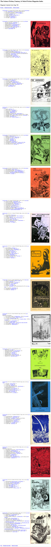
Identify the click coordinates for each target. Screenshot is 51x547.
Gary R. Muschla (13, 283)
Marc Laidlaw (15, 519)
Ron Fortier (15, 144)
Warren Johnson (19, 113)
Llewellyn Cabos (16, 483)
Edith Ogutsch (27, 520)
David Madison (20, 171)
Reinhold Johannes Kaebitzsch (19, 208)
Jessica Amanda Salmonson (19, 170)
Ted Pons (15, 420)
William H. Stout (12, 85)
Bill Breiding (15, 25)
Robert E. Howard (17, 522)
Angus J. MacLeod (16, 389)
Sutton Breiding (10, 28)
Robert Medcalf (11, 254)
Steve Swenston (20, 207)
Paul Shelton (14, 141)
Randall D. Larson (14, 288)
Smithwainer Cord (16, 416)
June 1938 (22, 525)
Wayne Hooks (21, 172)
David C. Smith (14, 169)
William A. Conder (17, 280)
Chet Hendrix (11, 14)
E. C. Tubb (11, 349)
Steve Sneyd (14, 79)
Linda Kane (13, 457)
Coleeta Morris (12, 139)
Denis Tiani (26, 279)
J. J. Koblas (12, 173)
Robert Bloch (15, 525)
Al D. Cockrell (13, 391)
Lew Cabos (19, 202)
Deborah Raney (15, 451)
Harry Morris (12, 218)
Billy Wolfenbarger (17, 350)
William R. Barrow (14, 206)
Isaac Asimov (16, 528)
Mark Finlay (11, 281)
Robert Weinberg (11, 515)
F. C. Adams (11, 284)
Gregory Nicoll (15, 351)
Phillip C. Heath (12, 321)
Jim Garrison (26, 168)
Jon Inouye (11, 138)
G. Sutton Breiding (17, 51)
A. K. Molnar (11, 256)
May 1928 (25, 522)
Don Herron (15, 55)
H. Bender (27, 107)
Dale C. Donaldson (20, 215)
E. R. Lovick (13, 109)
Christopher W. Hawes (15, 82)
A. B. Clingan (15, 219)
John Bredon (11, 286)
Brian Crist (13, 352)
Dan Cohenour (11, 15)
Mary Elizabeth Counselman (15, 456)
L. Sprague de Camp (13, 318)
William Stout (16, 203)
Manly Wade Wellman (18, 527)
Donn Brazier (12, 80)
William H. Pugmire (19, 317)
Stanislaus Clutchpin (18, 12)
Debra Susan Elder (12, 23)
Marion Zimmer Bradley (20, 449)
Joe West (27, 78)
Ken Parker (12, 289)
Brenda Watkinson (14, 518)
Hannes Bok (13, 524)
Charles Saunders (12, 383)
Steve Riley (26, 200)
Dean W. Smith (15, 531)
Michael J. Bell (23, 52)
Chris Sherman (12, 116)
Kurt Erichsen (27, 10)
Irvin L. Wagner (15, 114)
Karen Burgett (13, 16)
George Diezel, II (10, 11)
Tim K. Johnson (14, 354)
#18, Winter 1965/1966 (22, 322)
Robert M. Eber (14, 324)
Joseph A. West (12, 17)
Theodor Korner (12, 172)
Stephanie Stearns (14, 450)
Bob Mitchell (14, 110)
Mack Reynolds (20, 386)
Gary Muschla (13, 418)
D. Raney (12, 252)
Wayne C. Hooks (13, 54)
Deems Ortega (15, 81)
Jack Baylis (13, 247)
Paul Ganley (11, 216)
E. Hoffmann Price (17, 316)
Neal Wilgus (17, 355)
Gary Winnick (25, 21)
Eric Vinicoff (12, 482)
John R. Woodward (12, 390)
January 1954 (10, 521)
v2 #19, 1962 (22, 142)
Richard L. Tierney (15, 56)
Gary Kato (27, 512)
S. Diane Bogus (13, 454)
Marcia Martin (17, 482)
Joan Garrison (13, 251)
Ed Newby (17, 26)
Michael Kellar (14, 526)
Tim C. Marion (13, 50)
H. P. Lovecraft (25, 316)
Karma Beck (19, 453)
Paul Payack (15, 388)
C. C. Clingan (19, 13)
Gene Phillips (11, 486)
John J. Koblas (17, 57)
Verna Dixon (13, 423)
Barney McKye (11, 250)
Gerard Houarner (19, 83)
